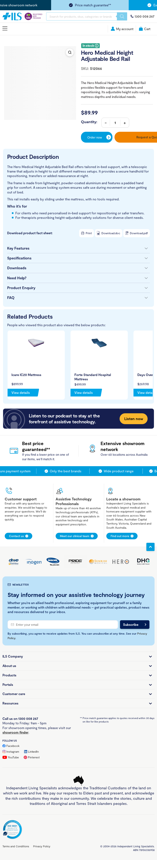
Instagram (12, 751)
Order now (94, 137)
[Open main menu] (4, 28)
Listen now (133, 418)
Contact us (16, 536)
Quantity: (89, 121)
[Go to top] (150, 547)
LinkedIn (33, 751)
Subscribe (130, 624)
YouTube (13, 757)
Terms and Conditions (15, 846)
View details (20, 392)
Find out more (120, 536)
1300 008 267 (145, 16)
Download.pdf (139, 233)
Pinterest (34, 757)
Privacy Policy (41, 846)
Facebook (12, 746)
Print (89, 233)
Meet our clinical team (74, 536)
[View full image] (70, 52)
